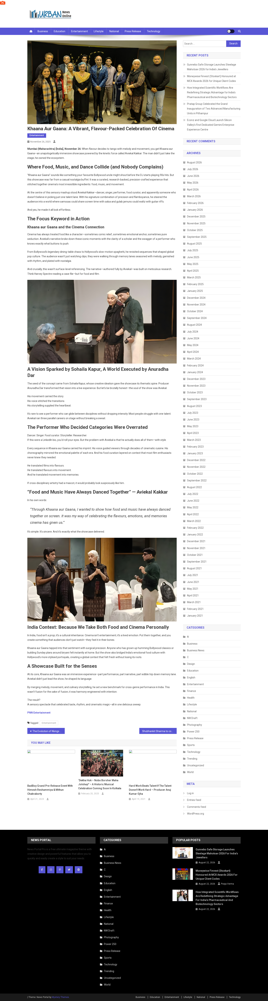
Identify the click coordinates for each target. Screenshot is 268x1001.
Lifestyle (99, 31)
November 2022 (196, 466)
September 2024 (197, 318)
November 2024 (196, 304)
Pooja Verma (227, 884)
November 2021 (196, 548)
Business (43, 31)
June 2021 (193, 582)
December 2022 (196, 460)
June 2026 (193, 175)
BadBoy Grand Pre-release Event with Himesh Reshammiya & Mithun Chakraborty (50, 789)
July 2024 (192, 331)
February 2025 (195, 284)
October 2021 (195, 554)
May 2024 (192, 345)
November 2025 (196, 223)
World (190, 772)
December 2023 (196, 379)
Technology (153, 31)
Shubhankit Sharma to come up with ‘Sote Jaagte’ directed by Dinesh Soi (159, 731)
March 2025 (194, 277)
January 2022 (195, 534)
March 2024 (194, 358)
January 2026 (195, 209)
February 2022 (195, 527)
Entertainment (79, 31)
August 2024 (194, 324)
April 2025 (193, 270)
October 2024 (195, 311)
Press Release (133, 31)
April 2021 (193, 595)
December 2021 (196, 541)
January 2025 (195, 290)
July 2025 (192, 250)
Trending (192, 758)
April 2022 (193, 514)
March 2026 (194, 196)
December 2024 (196, 297)
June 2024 (193, 338)
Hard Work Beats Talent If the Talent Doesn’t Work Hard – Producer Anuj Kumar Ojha (150, 789)
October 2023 (195, 392)
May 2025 (192, 264)
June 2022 (193, 500)
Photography (194, 724)
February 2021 (195, 608)
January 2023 (195, 453)
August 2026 (194, 162)
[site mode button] (230, 31)
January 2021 (195, 615)
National (114, 31)
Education (59, 31)
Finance (191, 691)
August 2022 (194, 487)
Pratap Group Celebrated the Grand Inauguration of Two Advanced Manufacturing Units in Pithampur (213, 108)
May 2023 (192, 426)
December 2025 (196, 216)
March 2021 (194, 602)
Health (191, 697)
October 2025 (195, 230)
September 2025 (197, 236)
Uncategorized (195, 765)
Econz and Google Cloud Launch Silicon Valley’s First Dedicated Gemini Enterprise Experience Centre (210, 125)
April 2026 (193, 189)
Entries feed (194, 800)
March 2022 (194, 521)
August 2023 (194, 406)
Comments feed (196, 806)
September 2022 (197, 480)
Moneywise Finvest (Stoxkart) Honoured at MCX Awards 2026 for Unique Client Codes (211, 78)
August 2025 (194, 243)
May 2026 (192, 182)
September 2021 (197, 561)
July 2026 (192, 169)
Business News (195, 650)
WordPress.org (195, 813)
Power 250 (193, 731)
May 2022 (192, 507)
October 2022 (195, 473)
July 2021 (192, 575)
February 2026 (195, 203)
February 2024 (195, 365)
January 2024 (195, 372)
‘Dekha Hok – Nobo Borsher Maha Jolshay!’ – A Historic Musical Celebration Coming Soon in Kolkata (99, 784)
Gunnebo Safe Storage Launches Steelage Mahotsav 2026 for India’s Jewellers (211, 67)
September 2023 (197, 399)
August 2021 (194, 568)
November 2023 (196, 385)
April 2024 (193, 351)
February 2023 (195, 446)
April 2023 (193, 433)
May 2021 (192, 588)
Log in (190, 793)
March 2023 (194, 439)
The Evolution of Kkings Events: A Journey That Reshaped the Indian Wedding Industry (48, 731)
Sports (191, 745)
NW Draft (192, 718)
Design (191, 663)
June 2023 (193, 419)
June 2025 (193, 257)
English (191, 677)
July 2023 (192, 412)
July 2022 (192, 493)
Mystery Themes (60, 997)
